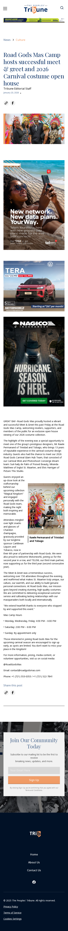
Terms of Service (12, 912)
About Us (34, 862)
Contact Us (34, 870)
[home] (36, 7)
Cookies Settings (12, 918)
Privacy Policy (10, 906)
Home (34, 854)
